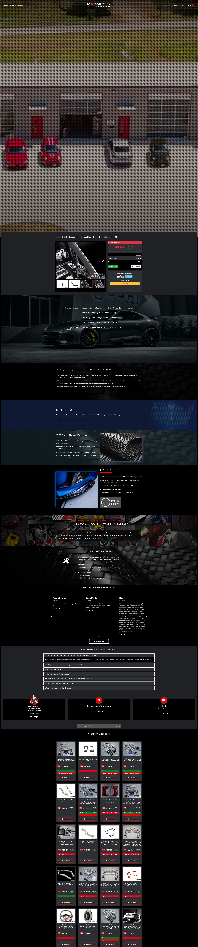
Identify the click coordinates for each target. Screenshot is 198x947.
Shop (6, 5)
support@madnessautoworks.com (95, 579)
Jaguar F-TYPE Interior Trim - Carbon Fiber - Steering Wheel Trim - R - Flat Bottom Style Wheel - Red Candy (66, 927)
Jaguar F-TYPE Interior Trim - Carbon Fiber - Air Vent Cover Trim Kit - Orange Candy (132, 884)
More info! (138, 255)
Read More (98, 711)
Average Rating (112, 258)
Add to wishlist (136, 266)
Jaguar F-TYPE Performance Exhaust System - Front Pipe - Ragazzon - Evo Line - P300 (66, 843)
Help (176, 5)
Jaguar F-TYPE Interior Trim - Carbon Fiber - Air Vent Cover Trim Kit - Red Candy (110, 801)
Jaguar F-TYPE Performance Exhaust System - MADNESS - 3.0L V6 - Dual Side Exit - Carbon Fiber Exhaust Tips (88, 885)
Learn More (129, 276)
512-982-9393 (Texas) (85, 575)
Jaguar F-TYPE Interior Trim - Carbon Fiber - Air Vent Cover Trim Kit (88, 759)
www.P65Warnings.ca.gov (114, 726)
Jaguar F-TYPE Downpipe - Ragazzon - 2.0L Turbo (88, 842)
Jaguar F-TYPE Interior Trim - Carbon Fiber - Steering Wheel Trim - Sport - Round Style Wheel (110, 843)
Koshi (139, 261)
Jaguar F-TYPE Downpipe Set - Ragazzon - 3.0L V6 (66, 800)
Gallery (21, 5)
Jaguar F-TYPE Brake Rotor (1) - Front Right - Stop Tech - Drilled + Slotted (88, 926)
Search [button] (183, 5)
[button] (103, 260)
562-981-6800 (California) (86, 577)
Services (13, 5)
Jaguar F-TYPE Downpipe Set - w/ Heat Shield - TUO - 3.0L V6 (65, 883)
